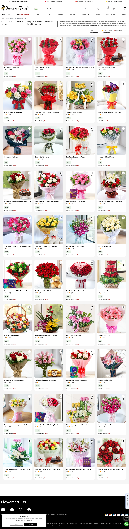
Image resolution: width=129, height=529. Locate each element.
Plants (98, 14)
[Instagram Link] (20, 510)
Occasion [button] (60, 14)
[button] (29, 39)
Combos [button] (48, 14)
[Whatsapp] (126, 524)
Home (2, 18)
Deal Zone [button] (72, 14)
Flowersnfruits (13, 502)
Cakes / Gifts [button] (85, 14)
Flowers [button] (36, 14)
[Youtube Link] (3, 510)
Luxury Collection (111, 14)
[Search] (98, 8)
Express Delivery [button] (5, 14)
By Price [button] (124, 14)
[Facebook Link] (12, 510)
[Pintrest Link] (29, 510)
